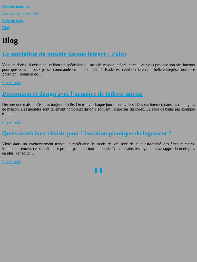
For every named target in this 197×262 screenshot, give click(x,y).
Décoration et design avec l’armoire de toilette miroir (72, 93)
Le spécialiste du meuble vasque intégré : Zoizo (64, 54)
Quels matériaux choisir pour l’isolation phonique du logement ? (87, 133)
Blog (6, 28)
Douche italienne (15, 6)
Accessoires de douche (20, 13)
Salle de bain (12, 20)
